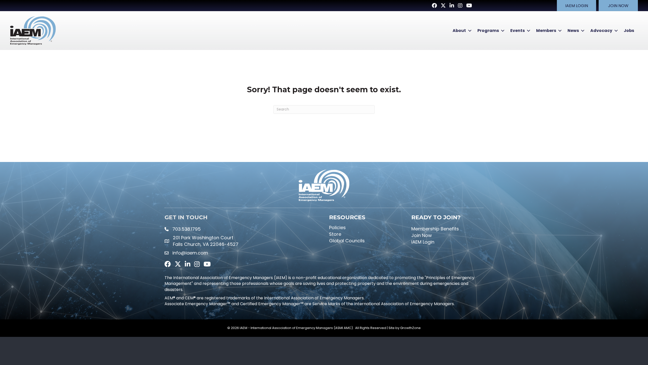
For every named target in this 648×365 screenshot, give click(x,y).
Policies (337, 227)
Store (335, 234)
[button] (576, 5)
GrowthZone (410, 327)
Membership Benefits (435, 229)
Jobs (629, 30)
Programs (488, 30)
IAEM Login (422, 242)
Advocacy (601, 30)
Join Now (421, 235)
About (459, 30)
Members (546, 30)
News (573, 30)
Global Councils (347, 241)
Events (517, 30)
